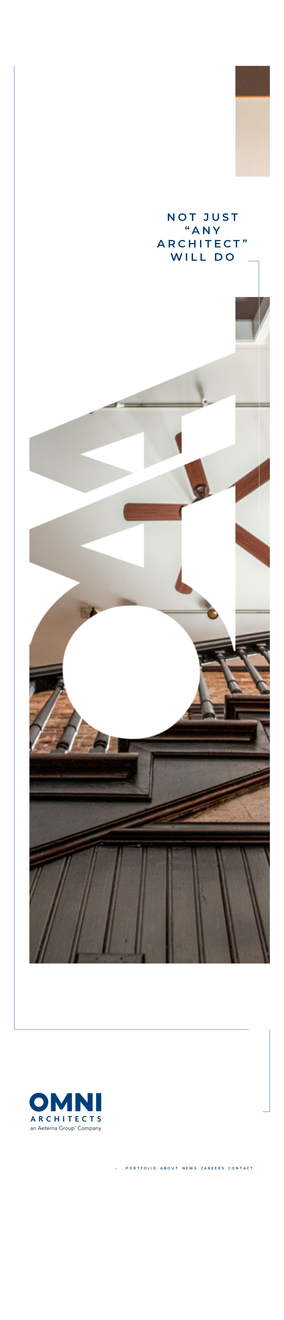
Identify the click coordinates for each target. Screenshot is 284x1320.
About (169, 1168)
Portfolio (141, 1168)
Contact (241, 1168)
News (189, 1168)
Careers (213, 1168)
